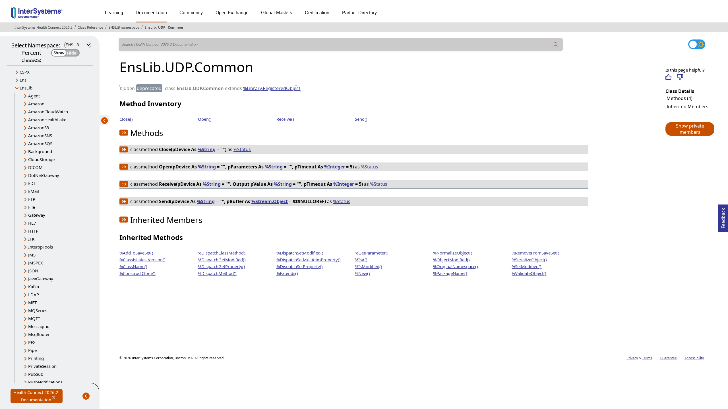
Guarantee (668, 358)
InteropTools (40, 247)
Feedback (723, 216)
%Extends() (287, 273)
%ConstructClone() (137, 273)
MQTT (34, 318)
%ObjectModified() (451, 259)
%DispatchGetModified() (222, 259)
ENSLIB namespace (123, 27)
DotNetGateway (43, 175)
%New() (362, 273)
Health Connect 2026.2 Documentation (38, 396)
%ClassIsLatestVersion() (142, 259)
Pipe (32, 350)
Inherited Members (687, 106)
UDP (162, 27)
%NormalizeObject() (452, 253)
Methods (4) (679, 98)
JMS (32, 255)
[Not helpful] (680, 77)
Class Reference (90, 27)
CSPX (25, 72)
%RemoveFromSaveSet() (535, 253)
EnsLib (150, 27)
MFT (32, 302)
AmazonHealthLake (47, 119)
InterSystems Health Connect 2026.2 (44, 27)
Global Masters (276, 12)
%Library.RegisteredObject (271, 88)
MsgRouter (39, 334)
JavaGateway (40, 278)
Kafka (33, 286)
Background (40, 151)
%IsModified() (368, 266)
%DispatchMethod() (217, 273)
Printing (36, 358)
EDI (31, 183)
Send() (361, 119)
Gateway (36, 215)
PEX (32, 342)
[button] (689, 129)
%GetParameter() (371, 253)
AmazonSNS (40, 135)
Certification (317, 12)
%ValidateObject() (529, 273)
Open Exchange (232, 12)
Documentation (151, 12)
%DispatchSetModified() (299, 253)
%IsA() (361, 259)
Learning (114, 12)
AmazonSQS (40, 143)
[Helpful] (668, 77)
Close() (126, 119)
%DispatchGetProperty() (221, 266)
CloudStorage (41, 159)
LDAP (33, 294)
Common (175, 27)
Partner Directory (359, 12)
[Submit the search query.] (556, 44)
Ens (23, 80)
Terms (647, 358)
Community (191, 12)
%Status (242, 149)
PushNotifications (45, 382)
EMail (33, 191)
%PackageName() (450, 273)
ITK (31, 239)
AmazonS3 (38, 127)
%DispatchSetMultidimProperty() (308, 259)
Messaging (38, 326)
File (31, 207)
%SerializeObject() (529, 259)
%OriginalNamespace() (455, 266)
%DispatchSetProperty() (299, 266)
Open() (205, 119)
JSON (33, 271)
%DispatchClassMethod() (222, 253)
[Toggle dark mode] (696, 44)
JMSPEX (35, 263)
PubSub (35, 374)
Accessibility (694, 358)
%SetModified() (526, 266)
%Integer (334, 167)
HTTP (33, 231)
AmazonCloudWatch (48, 111)
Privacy (632, 358)
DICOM (35, 167)
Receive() (285, 119)
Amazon (36, 104)
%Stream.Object (269, 201)
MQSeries (37, 310)
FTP (31, 199)
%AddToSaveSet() (136, 253)
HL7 (32, 223)
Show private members (690, 129)
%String (207, 149)
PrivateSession (42, 366)
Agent (34, 96)
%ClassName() (133, 266)
